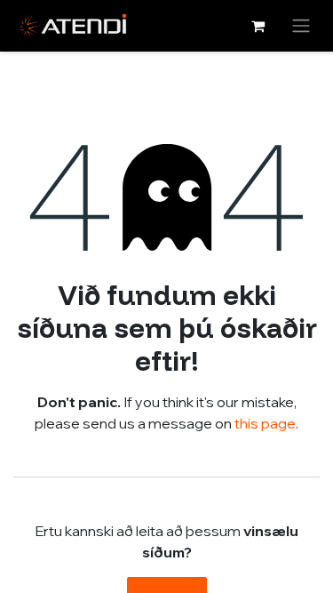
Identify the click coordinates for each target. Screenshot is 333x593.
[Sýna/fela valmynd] (301, 25)
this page (265, 423)
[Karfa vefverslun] (257, 26)
